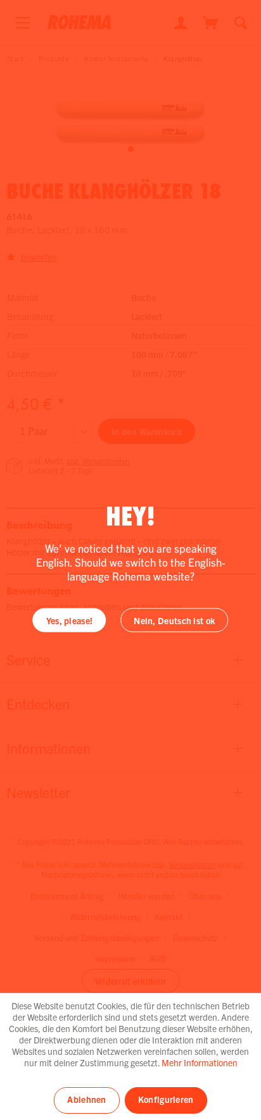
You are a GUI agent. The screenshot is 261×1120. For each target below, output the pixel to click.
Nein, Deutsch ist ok (174, 620)
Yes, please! (69, 620)
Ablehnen (86, 1099)
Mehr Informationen (200, 1062)
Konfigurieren (166, 1099)
